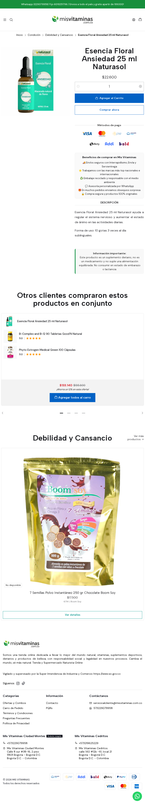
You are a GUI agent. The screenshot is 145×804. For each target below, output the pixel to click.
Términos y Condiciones (18, 713)
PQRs (49, 708)
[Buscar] (11, 20)
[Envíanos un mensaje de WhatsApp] (137, 796)
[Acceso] (133, 20)
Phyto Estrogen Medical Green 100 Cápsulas (47, 350)
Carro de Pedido (13, 708)
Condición (34, 35)
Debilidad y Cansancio (59, 35)
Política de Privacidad (16, 723)
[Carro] (140, 20)
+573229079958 (17, 743)
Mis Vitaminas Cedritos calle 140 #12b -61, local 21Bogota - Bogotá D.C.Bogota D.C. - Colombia (95, 753)
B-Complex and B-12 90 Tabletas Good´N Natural (50, 334)
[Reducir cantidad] (78, 86)
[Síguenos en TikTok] (23, 683)
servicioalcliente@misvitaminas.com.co (117, 703)
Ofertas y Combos (14, 703)
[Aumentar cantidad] (140, 86)
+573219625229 (88, 743)
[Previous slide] (4, 413)
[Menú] (4, 20)
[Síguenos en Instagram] (18, 683)
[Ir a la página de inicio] (72, 19)
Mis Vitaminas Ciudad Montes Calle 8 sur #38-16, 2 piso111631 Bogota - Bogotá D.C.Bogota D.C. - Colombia (25, 753)
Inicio (19, 35)
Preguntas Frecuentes (16, 718)
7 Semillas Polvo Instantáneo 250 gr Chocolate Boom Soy (73, 593)
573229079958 (103, 708)
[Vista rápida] (139, 518)
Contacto (52, 703)
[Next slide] (141, 413)
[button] (61, 413)
